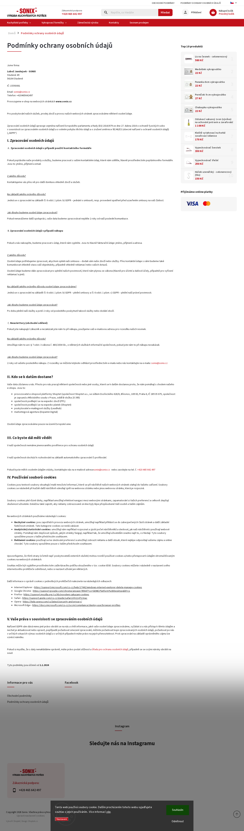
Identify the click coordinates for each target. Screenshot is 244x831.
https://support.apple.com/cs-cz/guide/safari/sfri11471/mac (54, 598)
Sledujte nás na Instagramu (122, 743)
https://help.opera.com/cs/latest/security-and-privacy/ (52, 602)
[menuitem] (21, 22)
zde (108, 812)
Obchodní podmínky (163, 3)
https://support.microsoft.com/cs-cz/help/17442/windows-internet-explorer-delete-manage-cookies (88, 587)
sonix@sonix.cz (22, 92)
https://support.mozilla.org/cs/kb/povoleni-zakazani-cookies (56, 594)
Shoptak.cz (33, 821)
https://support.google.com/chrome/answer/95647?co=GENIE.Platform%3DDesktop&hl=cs (81, 591)
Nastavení (61, 819)
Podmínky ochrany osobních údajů (201, 3)
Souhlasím (177, 810)
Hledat (165, 12)
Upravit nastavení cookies (31, 816)
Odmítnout (178, 821)
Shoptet (16, 821)
